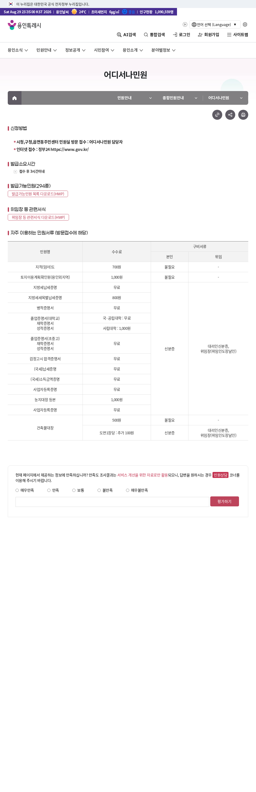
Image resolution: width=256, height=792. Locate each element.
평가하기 (225, 501)
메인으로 (15, 98)
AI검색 (129, 34)
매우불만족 (139, 490)
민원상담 (220, 474)
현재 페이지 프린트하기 (243, 115)
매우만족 (27, 490)
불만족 (107, 490)
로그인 (184, 34)
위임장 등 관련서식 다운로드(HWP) (38, 217)
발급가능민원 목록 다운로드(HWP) (38, 193)
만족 (55, 490)
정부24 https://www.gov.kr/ (63, 149)
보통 (80, 490)
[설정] (245, 24)
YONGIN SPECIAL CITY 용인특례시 (24, 25)
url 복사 (217, 115)
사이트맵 (240, 34)
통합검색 (157, 34)
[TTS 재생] (185, 24)
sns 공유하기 (230, 115)
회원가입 (211, 34)
